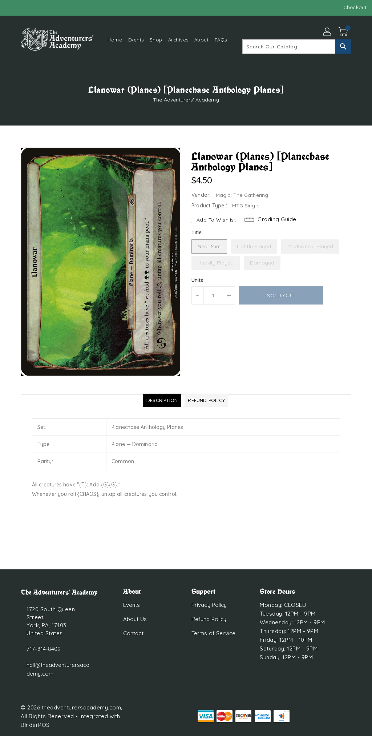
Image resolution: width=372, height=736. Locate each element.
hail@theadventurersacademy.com (58, 669)
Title (196, 232)
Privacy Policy (209, 604)
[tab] (162, 400)
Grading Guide (277, 219)
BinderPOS (35, 724)
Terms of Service (213, 633)
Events (131, 604)
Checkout (355, 7)
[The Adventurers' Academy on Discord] (24, 7)
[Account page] (327, 32)
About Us (135, 619)
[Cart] (344, 32)
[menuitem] (114, 39)
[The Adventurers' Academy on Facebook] (11, 7)
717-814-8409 (44, 648)
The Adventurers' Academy (186, 99)
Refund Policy (208, 619)
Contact (133, 633)
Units (197, 280)
